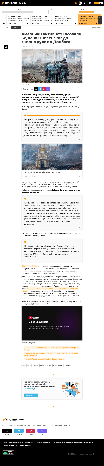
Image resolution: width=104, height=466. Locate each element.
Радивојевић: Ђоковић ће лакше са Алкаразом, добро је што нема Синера (18, 20)
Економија (21, 425)
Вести (29, 365)
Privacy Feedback (25, 445)
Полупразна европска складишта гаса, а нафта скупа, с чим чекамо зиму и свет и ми (42, 20)
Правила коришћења (16, 443)
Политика (11, 425)
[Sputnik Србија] (10, 5)
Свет (23, 365)
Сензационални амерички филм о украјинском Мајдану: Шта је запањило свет (51, 354)
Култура (67, 425)
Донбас (49, 365)
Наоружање (42, 425)
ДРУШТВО (31, 425)
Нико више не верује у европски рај (42, 172)
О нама (4, 443)
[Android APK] (8, 452)
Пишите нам (29, 443)
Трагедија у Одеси (29, 266)
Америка (67, 365)
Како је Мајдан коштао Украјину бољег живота (44, 359)
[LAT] (101, 3)
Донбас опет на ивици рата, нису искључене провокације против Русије (52, 348)
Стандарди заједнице (43, 443)
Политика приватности (9, 445)
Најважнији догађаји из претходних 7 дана (63, 19)
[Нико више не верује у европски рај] (52, 157)
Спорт (51, 425)
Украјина (35, 365)
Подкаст (58, 425)
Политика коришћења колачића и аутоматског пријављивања (73, 443)
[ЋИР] (96, 3)
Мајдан (42, 365)
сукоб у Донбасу (58, 365)
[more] (79, 139)
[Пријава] (85, 3)
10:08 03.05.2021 (27, 46)
